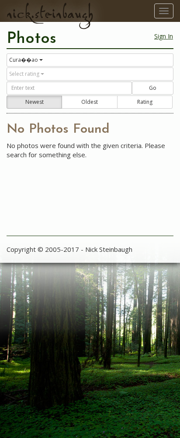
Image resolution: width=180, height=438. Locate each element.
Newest (34, 102)
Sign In (163, 36)
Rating (144, 102)
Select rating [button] (24, 74)
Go (152, 88)
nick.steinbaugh (50, 14)
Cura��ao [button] (23, 60)
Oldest (89, 102)
